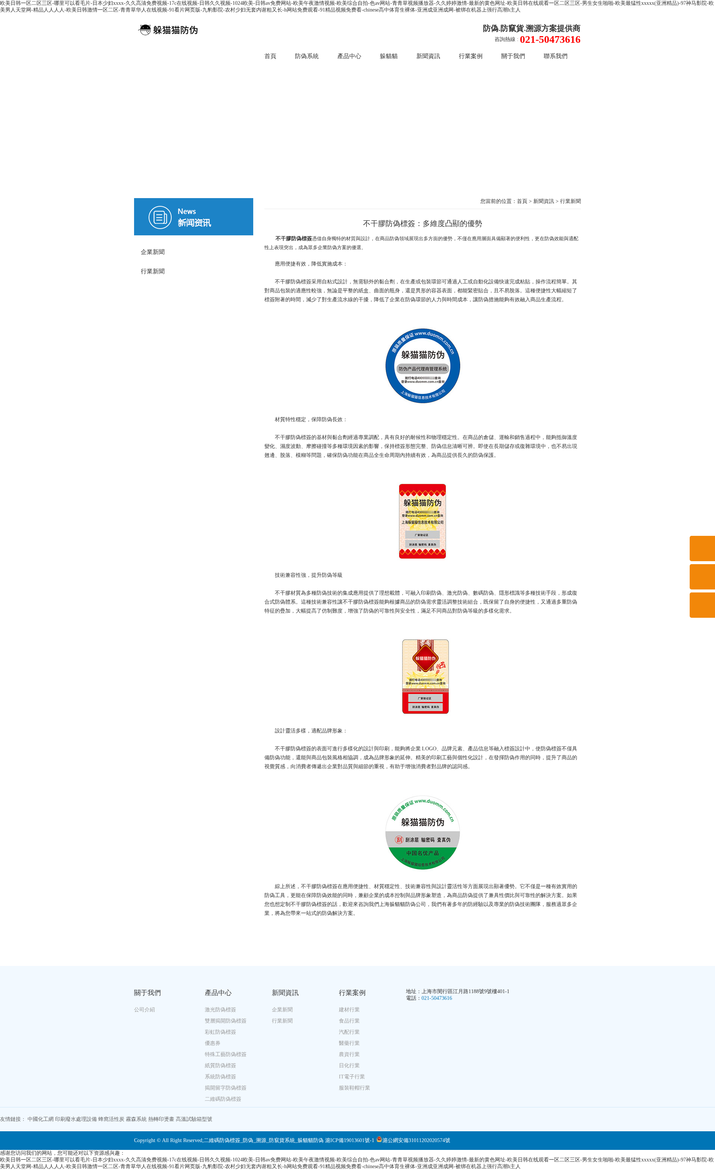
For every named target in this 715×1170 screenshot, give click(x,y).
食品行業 (349, 1021)
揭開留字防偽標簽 (226, 1088)
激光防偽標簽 (220, 1009)
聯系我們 (556, 56)
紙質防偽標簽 (220, 1065)
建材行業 (349, 1009)
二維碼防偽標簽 (223, 1099)
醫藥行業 (349, 1043)
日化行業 (349, 1065)
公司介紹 (144, 1009)
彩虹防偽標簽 (220, 1032)
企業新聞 (153, 252)
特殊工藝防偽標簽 (226, 1054)
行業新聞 (153, 271)
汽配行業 (349, 1032)
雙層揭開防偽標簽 (226, 1021)
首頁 (270, 56)
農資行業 (349, 1054)
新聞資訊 (428, 56)
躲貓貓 (389, 56)
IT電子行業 (352, 1077)
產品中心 (349, 56)
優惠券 (212, 1043)
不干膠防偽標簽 (294, 238)
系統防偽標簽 (220, 1077)
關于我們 (513, 56)
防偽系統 (307, 56)
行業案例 (471, 56)
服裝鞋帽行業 (354, 1088)
